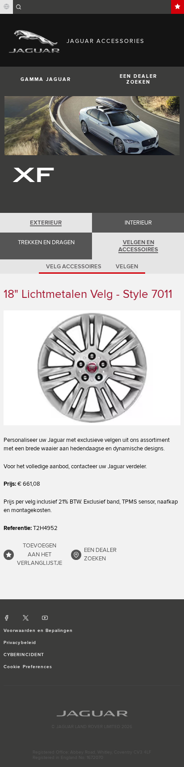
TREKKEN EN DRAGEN (46, 242)
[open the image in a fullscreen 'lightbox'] (92, 367)
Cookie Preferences (28, 667)
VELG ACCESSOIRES (73, 266)
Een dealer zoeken (138, 79)
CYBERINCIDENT (24, 654)
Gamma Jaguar (46, 79)
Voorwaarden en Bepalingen (38, 630)
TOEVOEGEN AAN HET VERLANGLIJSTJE (39, 554)
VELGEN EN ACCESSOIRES (138, 246)
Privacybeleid (20, 642)
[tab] (46, 223)
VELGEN (127, 266)
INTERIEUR (138, 222)
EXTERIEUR (46, 222)
